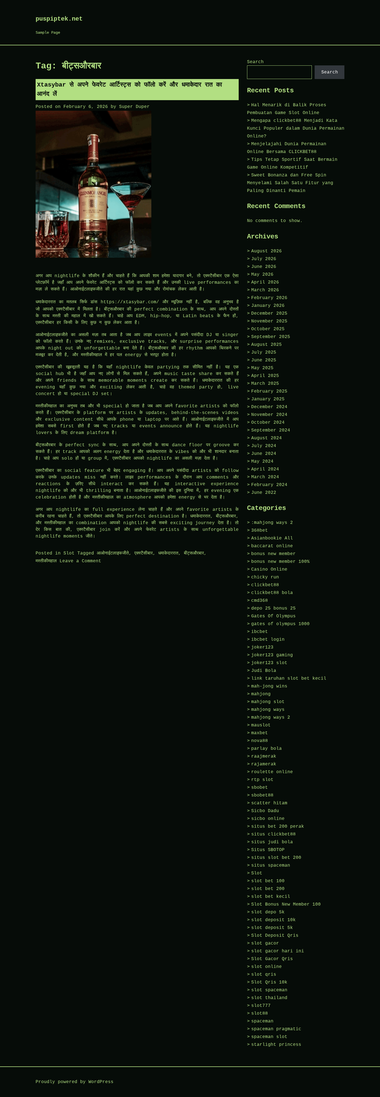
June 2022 (263, 492)
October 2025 (268, 329)
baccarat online (272, 546)
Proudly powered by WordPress (74, 1081)
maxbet (259, 733)
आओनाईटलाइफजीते (113, 553)
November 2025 (269, 321)
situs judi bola (272, 842)
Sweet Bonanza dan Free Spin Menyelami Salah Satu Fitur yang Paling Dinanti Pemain (290, 183)
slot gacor (265, 943)
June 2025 (263, 360)
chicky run (265, 577)
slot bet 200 (268, 888)
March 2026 (265, 290)
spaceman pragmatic (276, 1029)
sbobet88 (262, 795)
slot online (266, 966)
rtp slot (262, 779)
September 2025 (270, 336)
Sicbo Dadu (265, 810)
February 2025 (269, 391)
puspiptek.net (59, 19)
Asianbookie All (272, 538)
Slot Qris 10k (269, 982)
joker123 (262, 647)
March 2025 (265, 383)
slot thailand (269, 997)
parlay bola (266, 748)
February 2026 (269, 297)
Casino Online (269, 569)
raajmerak (263, 756)
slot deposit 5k (272, 927)
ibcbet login (268, 639)
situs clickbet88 (273, 834)
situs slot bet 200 (276, 857)
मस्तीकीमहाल (46, 561)
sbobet (259, 787)
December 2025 (269, 313)
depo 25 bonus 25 (273, 608)
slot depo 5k (268, 912)
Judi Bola (263, 670)
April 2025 (265, 375)
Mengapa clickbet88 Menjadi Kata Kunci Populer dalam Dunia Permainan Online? (295, 128)
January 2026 (268, 305)
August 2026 (266, 251)
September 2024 (270, 430)
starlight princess (276, 1044)
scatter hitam (269, 803)
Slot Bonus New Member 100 (286, 904)
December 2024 (269, 407)
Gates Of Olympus (273, 616)
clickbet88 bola (272, 592)
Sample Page (48, 32)
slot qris (263, 974)
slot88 (259, 1013)
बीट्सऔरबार (194, 553)
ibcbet (259, 631)
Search (255, 62)
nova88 (259, 740)
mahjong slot (268, 701)
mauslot (261, 725)
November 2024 (269, 414)
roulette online (272, 772)
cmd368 (259, 600)
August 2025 (266, 344)
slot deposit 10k (273, 920)
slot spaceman (269, 990)
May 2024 (262, 461)
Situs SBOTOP (268, 849)
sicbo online (268, 818)
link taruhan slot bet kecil (288, 678)
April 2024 (265, 469)
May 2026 (262, 274)
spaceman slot (269, 1036)
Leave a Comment (80, 561)
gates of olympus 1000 (280, 624)
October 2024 (268, 422)
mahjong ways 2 (270, 717)
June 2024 (263, 453)
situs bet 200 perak (277, 826)
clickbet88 (265, 585)
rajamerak (263, 764)
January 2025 (268, 399)
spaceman (262, 1021)
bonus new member (273, 553)
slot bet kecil (270, 896)
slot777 (261, 1005)
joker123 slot (269, 662)
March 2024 (265, 477)
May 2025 (262, 368)
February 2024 (269, 484)
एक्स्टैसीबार (143, 553)
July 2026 (263, 259)
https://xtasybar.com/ (130, 302)
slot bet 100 (268, 881)
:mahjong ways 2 (272, 522)
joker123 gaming (272, 655)
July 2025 (263, 352)
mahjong (261, 694)
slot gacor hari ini (277, 951)
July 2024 (263, 445)
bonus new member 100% (280, 561)
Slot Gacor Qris (272, 959)
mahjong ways (268, 709)
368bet (259, 530)
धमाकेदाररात (168, 553)
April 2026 (265, 282)
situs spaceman (270, 865)
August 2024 (266, 438)
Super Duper (134, 106)
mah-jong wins (269, 686)
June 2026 (263, 266)
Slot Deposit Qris (274, 935)
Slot (69, 553)
